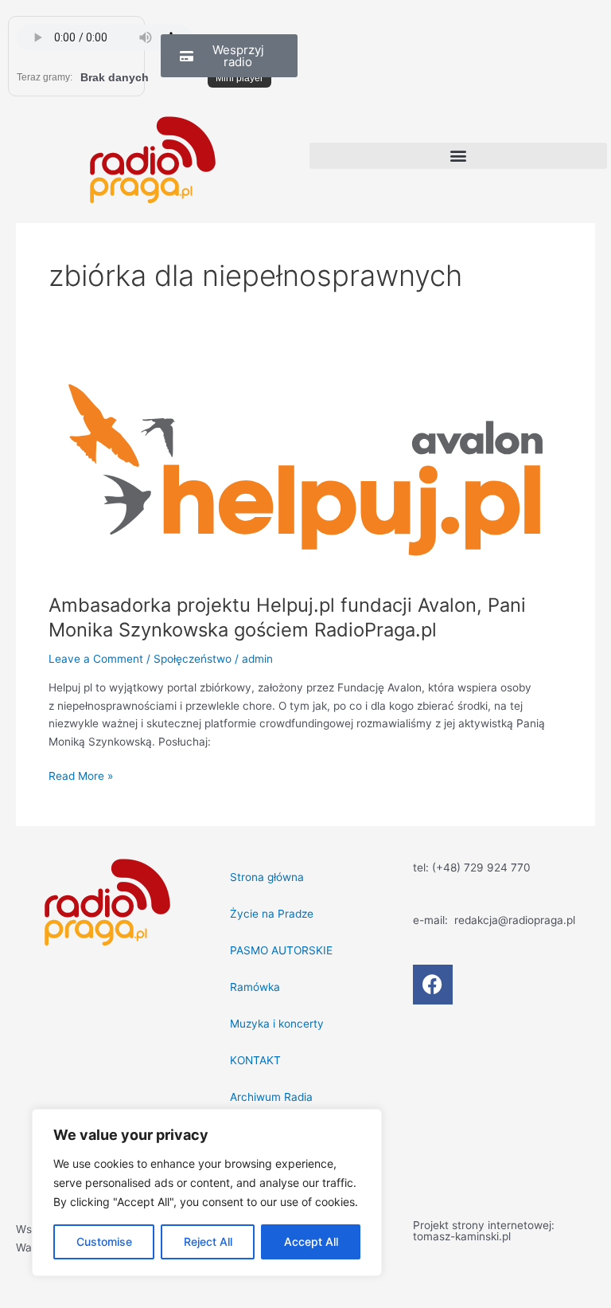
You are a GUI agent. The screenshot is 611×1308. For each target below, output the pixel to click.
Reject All (208, 1241)
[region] (207, 1192)
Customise (104, 1241)
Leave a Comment (96, 658)
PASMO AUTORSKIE (281, 950)
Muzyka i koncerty (277, 1023)
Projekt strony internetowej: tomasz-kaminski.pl (484, 1231)
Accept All (311, 1241)
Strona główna (267, 877)
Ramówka (255, 987)
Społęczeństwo (193, 658)
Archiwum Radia (271, 1097)
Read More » (81, 774)
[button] (458, 156)
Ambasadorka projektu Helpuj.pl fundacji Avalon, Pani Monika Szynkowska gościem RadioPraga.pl (287, 617)
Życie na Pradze (271, 913)
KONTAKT (255, 1060)
